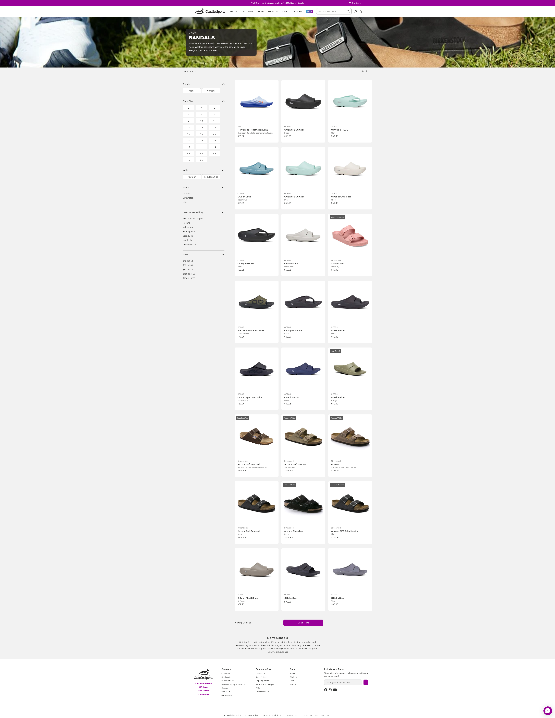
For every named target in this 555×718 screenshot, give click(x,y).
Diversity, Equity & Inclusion (233, 684)
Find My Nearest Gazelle (293, 3)
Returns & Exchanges (265, 684)
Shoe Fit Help (261, 677)
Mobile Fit (225, 691)
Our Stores (356, 3)
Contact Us (203, 694)
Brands (293, 684)
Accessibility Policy (232, 715)
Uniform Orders (262, 691)
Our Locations (227, 680)
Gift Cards (203, 687)
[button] (233, 11)
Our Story (225, 673)
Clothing (293, 677)
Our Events (226, 677)
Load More (303, 622)
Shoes (292, 673)
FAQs (258, 688)
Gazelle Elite (226, 695)
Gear (292, 680)
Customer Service (203, 683)
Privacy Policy (251, 715)
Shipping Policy (262, 680)
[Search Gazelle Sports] (348, 11)
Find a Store (203, 690)
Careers (224, 688)
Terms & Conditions (272, 715)
